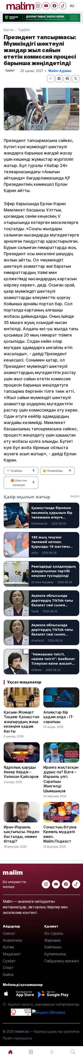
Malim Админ (59, 71)
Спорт (8, 967)
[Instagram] (38, 5)
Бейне (8, 974)
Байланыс (53, 947)
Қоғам (8, 947)
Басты (9, 30)
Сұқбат (24, 30)
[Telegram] (59, 78)
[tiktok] (76, 884)
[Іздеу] (72, 1052)
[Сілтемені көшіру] (50, 78)
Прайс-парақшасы (17, 1038)
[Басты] (10, 1052)
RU (72, 6)
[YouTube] (46, 5)
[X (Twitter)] (75, 78)
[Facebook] (54, 5)
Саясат (9, 933)
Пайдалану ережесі (61, 961)
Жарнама (52, 940)
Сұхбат (9, 961)
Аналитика (12, 940)
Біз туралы (53, 933)
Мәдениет (12, 954)
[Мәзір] (31, 1052)
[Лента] (52, 1052)
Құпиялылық (55, 954)
